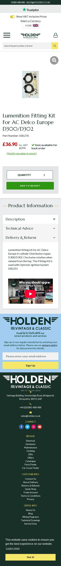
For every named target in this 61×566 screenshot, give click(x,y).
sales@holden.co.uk (30, 416)
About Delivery (30, 482)
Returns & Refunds (31, 485)
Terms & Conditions (30, 495)
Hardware (30, 444)
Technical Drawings (30, 520)
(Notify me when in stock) (22, 153)
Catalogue (30, 461)
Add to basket (30, 185)
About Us (30, 510)
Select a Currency (31, 20)
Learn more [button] (13, 548)
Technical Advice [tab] (19, 228)
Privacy (30, 499)
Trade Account (30, 492)
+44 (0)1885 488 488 (30, 407)
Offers (30, 457)
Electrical (30, 440)
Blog (30, 513)
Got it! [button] (30, 557)
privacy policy (49, 345)
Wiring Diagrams (30, 517)
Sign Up (30, 365)
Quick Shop (30, 489)
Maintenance (30, 447)
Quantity (24, 175)
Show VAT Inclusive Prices (31, 16)
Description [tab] (15, 219)
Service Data (30, 523)
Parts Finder (31, 464)
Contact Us (30, 478)
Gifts (30, 454)
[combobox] (31, 25)
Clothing (30, 451)
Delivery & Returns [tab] (21, 237)
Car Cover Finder (30, 468)
